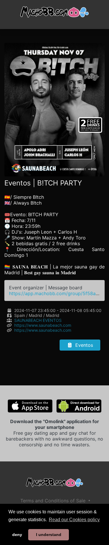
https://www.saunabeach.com (42, 325)
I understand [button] (48, 534)
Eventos (83, 345)
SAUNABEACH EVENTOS (38, 320)
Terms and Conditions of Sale (52, 501)
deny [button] (17, 534)
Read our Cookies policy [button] (74, 519)
